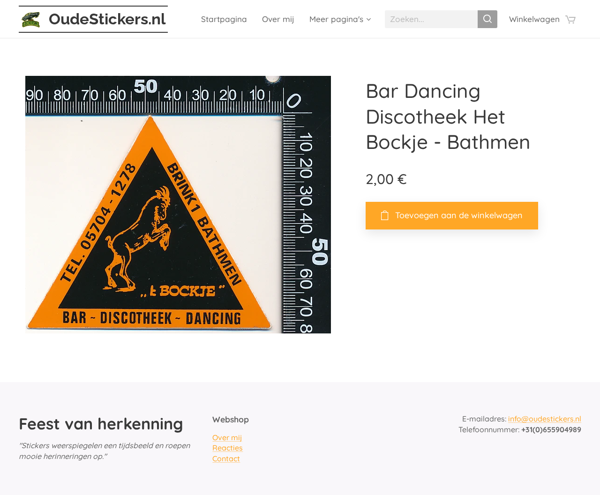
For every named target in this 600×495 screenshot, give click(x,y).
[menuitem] (227, 19)
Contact (226, 458)
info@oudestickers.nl (544, 418)
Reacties (227, 447)
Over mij (227, 437)
